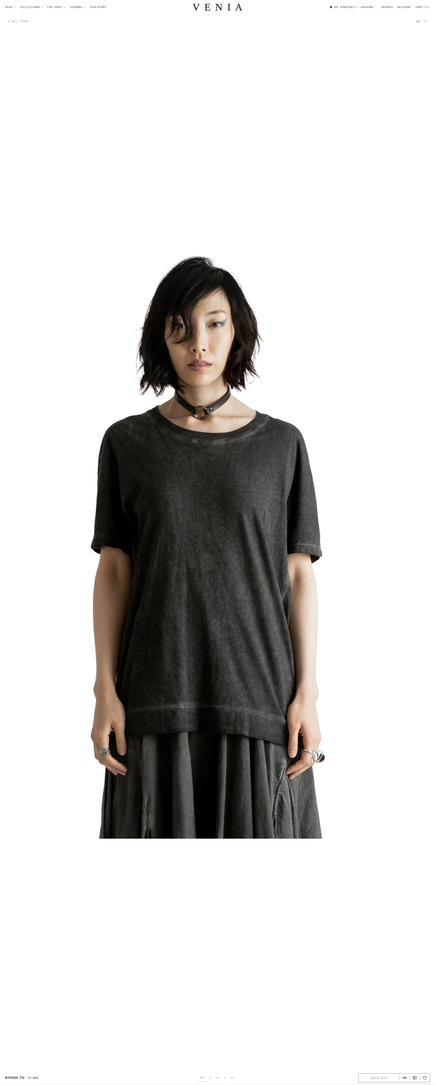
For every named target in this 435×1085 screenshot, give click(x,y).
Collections (30, 7)
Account (404, 7)
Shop (9, 7)
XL (233, 1077)
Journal (76, 7)
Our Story (98, 7)
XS (202, 1077)
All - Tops (18, 21)
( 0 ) (427, 7)
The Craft (55, 7)
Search (387, 7)
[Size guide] (405, 1078)
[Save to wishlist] (425, 1078)
